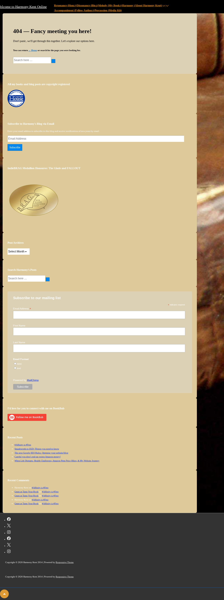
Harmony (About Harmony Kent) (142, 5)
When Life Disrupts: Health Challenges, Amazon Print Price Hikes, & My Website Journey (57, 460)
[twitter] (9, 526)
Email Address (22, 308)
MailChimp (33, 380)
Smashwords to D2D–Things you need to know (37, 448)
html (19, 363)
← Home (32, 50)
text (19, 368)
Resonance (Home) (65, 5)
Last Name (19, 342)
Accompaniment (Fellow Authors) (74, 10)
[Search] (53, 61)
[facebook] (9, 520)
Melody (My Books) (110, 5)
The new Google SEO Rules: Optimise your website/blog (41, 452)
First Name (19, 325)
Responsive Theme (65, 562)
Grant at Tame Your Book (26, 491)
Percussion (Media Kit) (108, 10)
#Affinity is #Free (23, 444)
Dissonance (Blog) (87, 5)
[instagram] (9, 533)
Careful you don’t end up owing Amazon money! (38, 456)
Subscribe (14, 147)
